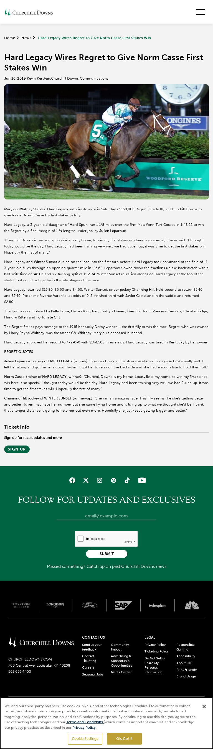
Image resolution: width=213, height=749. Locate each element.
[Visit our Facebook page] (72, 480)
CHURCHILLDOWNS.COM (30, 659)
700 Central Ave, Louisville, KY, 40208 (39, 665)
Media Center (121, 672)
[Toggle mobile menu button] (200, 12)
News (26, 38)
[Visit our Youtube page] (141, 480)
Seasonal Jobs (92, 674)
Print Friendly (186, 670)
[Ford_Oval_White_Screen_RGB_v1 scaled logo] (89, 605)
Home (9, 38)
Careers (88, 667)
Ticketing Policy (156, 651)
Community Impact (120, 647)
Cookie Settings (85, 739)
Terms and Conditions (85, 722)
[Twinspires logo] (157, 605)
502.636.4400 (19, 671)
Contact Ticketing (89, 658)
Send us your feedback (92, 647)
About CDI (184, 663)
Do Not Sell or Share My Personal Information (155, 665)
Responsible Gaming (185, 647)
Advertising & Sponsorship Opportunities (121, 660)
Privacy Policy (155, 645)
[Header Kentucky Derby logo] (28, 11)
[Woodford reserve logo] (21, 605)
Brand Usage (186, 676)
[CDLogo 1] (41, 642)
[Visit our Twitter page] (86, 480)
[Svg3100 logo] (191, 605)
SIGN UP (17, 449)
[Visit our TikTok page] (127, 480)
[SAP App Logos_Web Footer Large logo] (123, 605)
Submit (107, 553)
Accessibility (185, 656)
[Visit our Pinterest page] (113, 480)
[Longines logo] (55, 605)
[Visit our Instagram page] (100, 480)
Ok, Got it (124, 739)
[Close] (204, 706)
